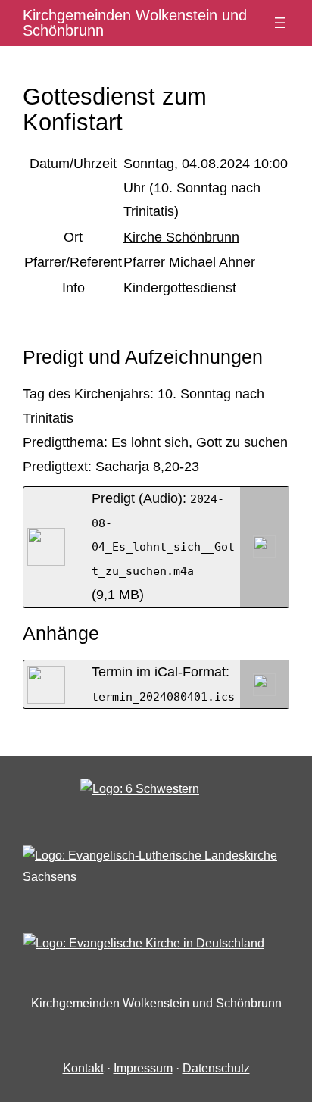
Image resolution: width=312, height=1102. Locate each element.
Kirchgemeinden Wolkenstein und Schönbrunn (135, 23)
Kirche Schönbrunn (181, 237)
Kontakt (83, 1068)
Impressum (143, 1068)
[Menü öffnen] (280, 23)
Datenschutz (216, 1068)
